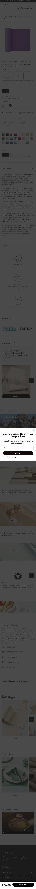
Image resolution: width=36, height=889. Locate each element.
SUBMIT (18, 453)
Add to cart (24, 884)
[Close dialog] (34, 430)
